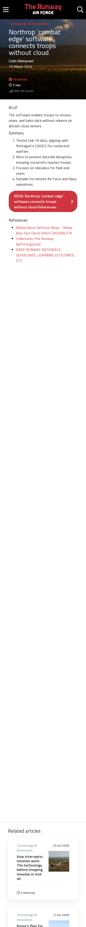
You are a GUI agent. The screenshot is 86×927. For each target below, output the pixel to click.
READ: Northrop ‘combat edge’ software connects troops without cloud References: (39, 201)
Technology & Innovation (29, 23)
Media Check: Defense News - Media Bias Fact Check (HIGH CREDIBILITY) (44, 230)
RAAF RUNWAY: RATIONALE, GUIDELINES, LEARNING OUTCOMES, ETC (45, 255)
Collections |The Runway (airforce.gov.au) (35, 241)
